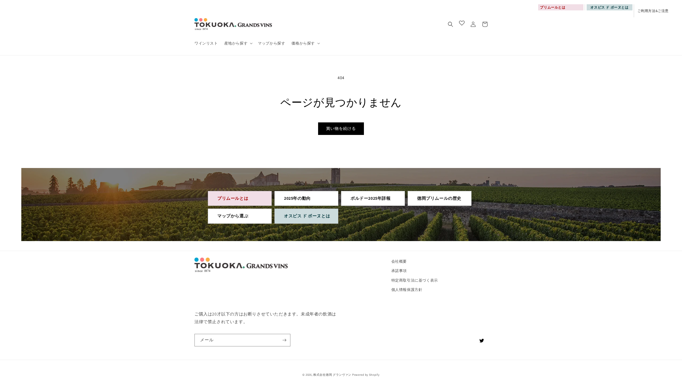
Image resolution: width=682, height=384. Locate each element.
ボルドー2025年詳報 (371, 198)
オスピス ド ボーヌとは (609, 7)
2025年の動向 (297, 198)
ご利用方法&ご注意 (653, 11)
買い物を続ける (341, 128)
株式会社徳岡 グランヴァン (332, 375)
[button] (238, 43)
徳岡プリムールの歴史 (439, 198)
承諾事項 (399, 270)
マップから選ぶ (232, 216)
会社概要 (399, 261)
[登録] (284, 340)
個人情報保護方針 (407, 289)
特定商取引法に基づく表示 (414, 280)
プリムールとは (232, 198)
